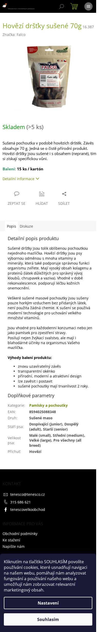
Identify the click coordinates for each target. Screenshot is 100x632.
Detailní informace (18, 178)
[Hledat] (61, 6)
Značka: (14, 34)
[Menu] (88, 6)
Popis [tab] (11, 226)
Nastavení (48, 603)
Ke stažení (11, 540)
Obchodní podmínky (20, 533)
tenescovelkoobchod (27, 509)
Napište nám (14, 546)
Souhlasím (48, 619)
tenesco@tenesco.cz (27, 494)
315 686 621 (20, 502)
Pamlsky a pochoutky (48, 405)
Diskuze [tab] (26, 226)
